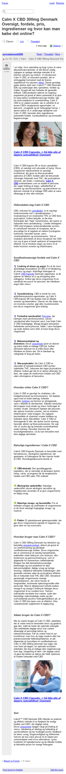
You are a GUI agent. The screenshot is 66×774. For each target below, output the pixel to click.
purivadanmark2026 (13, 54)
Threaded (35, 41)
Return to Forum (12, 761)
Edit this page (57, 770)
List (22, 41)
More (57, 54)
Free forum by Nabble (13, 770)
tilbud (41, 82)
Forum (5, 3)
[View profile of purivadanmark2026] (6, 68)
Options (57, 45)
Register (60, 3)
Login (52, 3)
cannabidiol (37, 211)
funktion (26, 401)
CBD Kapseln (27, 274)
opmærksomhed (31, 545)
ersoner (47, 316)
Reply (39, 54)
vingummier (37, 343)
